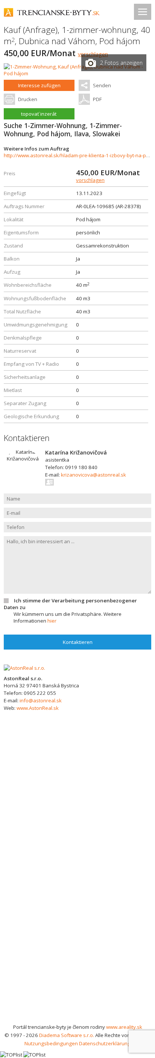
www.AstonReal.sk (38, 708)
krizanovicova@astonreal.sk (93, 474)
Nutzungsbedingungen (51, 1043)
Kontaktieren (78, 642)
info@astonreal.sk (41, 700)
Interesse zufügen (39, 85)
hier (51, 620)
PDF (97, 99)
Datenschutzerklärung (105, 1043)
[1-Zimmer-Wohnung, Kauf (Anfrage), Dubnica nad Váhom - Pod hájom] (77, 73)
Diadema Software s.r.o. (66, 1035)
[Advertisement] (77, 942)
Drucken (27, 99)
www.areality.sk (124, 1027)
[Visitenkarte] (50, 482)
